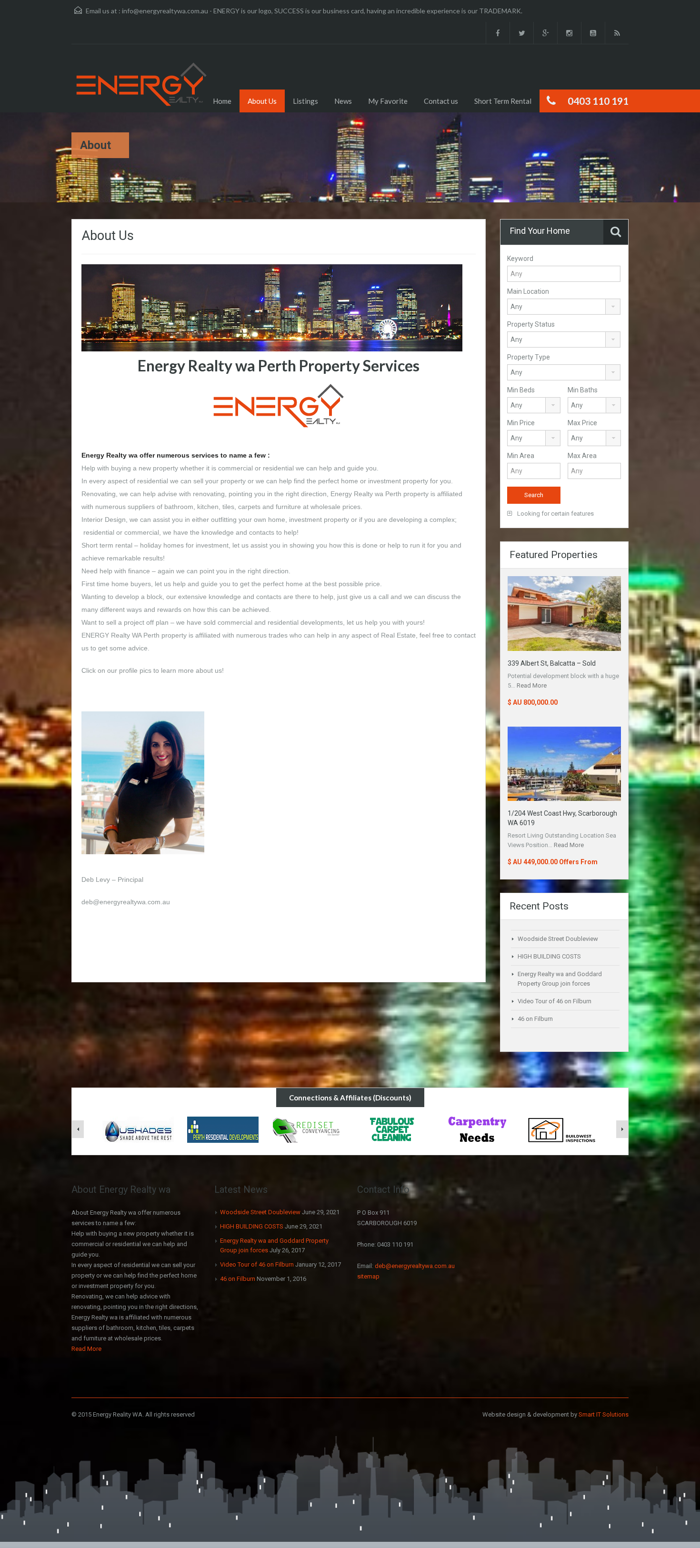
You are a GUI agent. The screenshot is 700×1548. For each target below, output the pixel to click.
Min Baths (583, 390)
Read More (532, 685)
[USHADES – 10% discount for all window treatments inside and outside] (138, 1130)
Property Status (531, 324)
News (343, 101)
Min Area (520, 455)
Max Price (582, 423)
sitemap (368, 1276)
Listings (305, 101)
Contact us (441, 101)
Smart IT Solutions (604, 1414)
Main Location (528, 291)
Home (222, 101)
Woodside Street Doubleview (558, 938)
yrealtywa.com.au (143, 902)
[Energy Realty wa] (141, 85)
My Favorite (388, 101)
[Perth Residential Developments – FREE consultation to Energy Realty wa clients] (223, 1130)
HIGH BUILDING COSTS (549, 956)
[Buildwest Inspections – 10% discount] (562, 1130)
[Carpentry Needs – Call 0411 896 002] (477, 1130)
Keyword (520, 258)
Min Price (521, 423)
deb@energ (99, 902)
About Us (262, 101)
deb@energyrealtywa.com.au (415, 1265)
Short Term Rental (502, 101)
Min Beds (521, 390)
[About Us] (271, 307)
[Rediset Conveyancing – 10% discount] (307, 1130)
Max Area (582, 455)
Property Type (528, 357)
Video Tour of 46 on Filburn (554, 1001)
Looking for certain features (555, 513)
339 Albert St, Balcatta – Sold (552, 663)
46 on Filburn (535, 1018)
